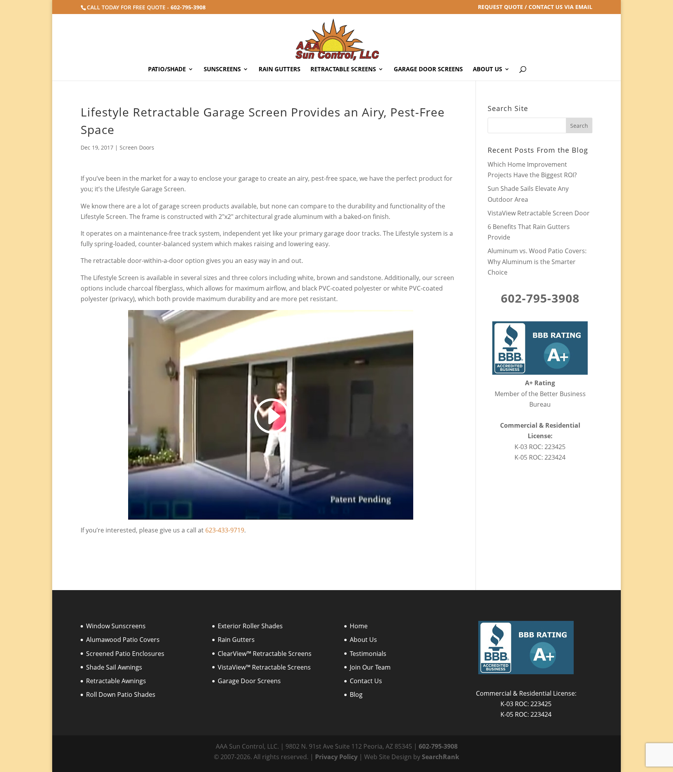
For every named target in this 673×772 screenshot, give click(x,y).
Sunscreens (222, 69)
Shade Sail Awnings (114, 667)
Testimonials (368, 653)
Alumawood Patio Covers (123, 639)
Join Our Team (370, 667)
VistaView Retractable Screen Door (539, 213)
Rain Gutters (279, 69)
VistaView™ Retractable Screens (264, 667)
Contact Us (366, 681)
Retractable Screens (343, 69)
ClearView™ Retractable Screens (265, 653)
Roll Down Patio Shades (120, 694)
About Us (487, 69)
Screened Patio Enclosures (125, 653)
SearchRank (440, 757)
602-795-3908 (188, 7)
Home (359, 626)
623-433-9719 (224, 530)
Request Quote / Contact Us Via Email (535, 7)
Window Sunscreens (116, 626)
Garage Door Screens (428, 69)
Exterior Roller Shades (250, 626)
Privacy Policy (336, 757)
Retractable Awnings (116, 681)
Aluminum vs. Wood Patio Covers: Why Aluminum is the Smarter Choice (537, 261)
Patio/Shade (167, 69)
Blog (356, 694)
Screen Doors (137, 147)
